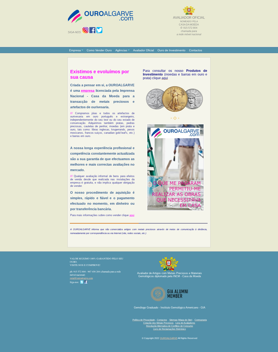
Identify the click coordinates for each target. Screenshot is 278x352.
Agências (121, 50)
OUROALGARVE (168, 338)
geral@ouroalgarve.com (81, 278)
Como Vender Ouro (99, 50)
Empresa (75, 50)
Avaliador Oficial (143, 50)
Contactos (195, 50)
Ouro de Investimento (171, 50)
